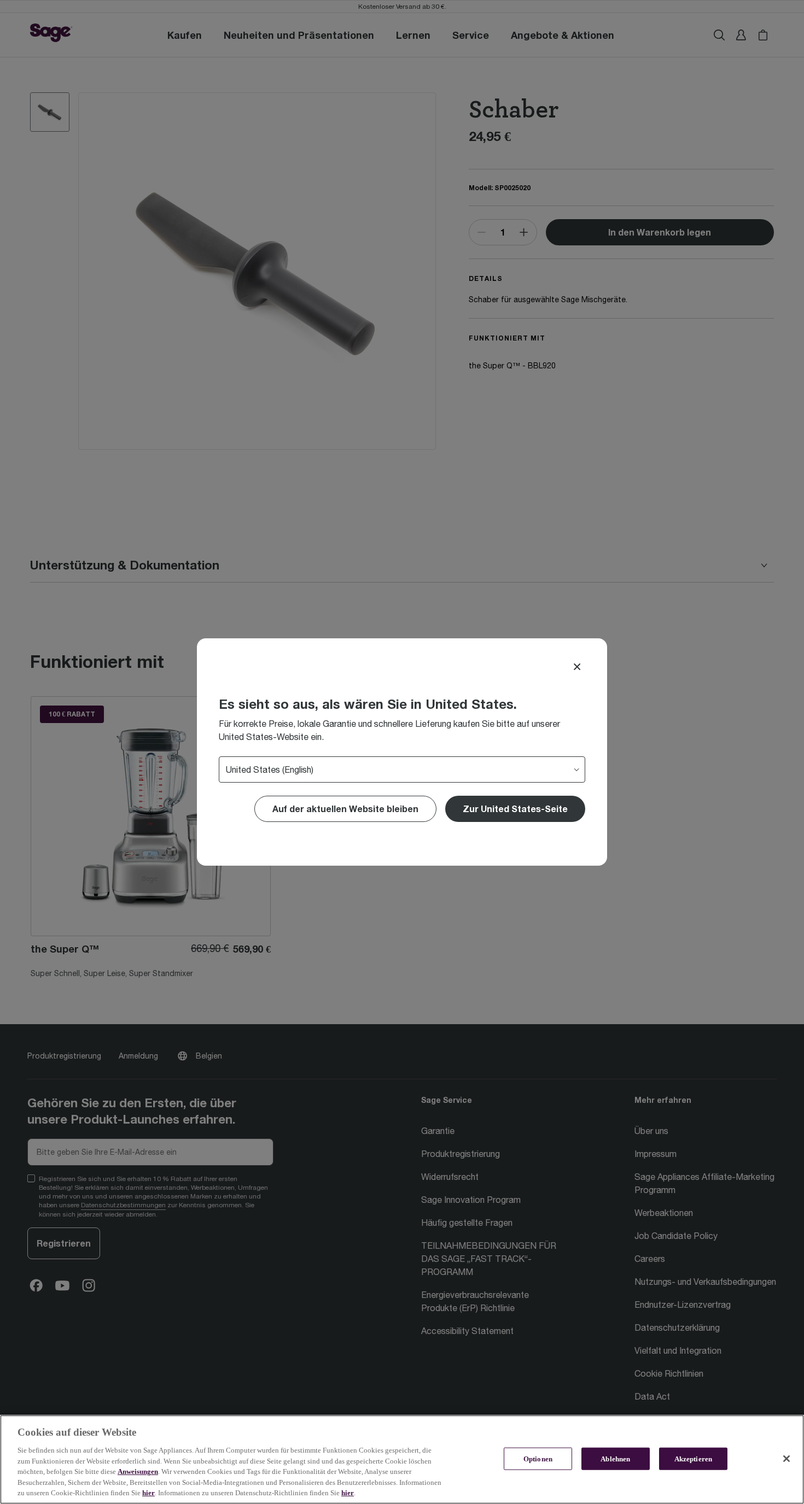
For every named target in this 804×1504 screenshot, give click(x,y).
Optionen (537, 1458)
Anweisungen (138, 1471)
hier (148, 1493)
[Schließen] (786, 1459)
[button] (515, 809)
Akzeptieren (693, 1458)
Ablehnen (615, 1458)
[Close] (577, 666)
